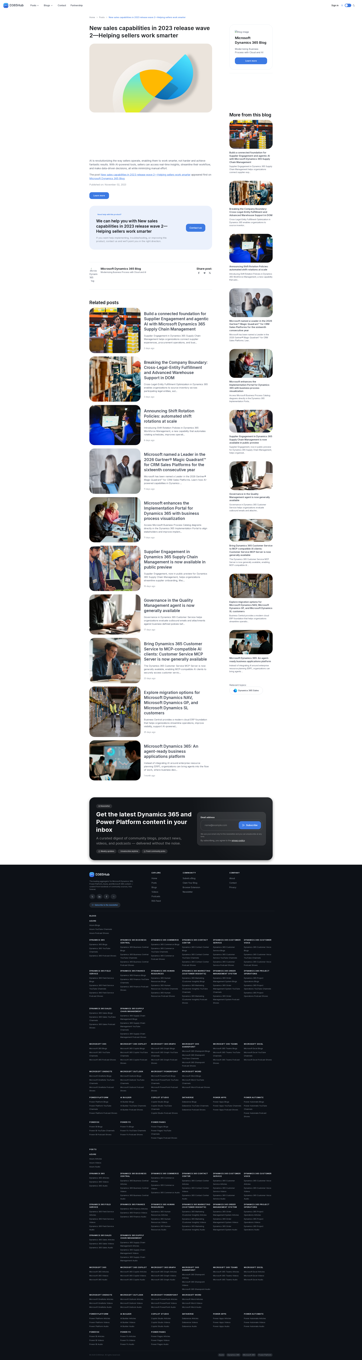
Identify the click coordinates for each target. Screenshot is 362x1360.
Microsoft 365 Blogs (98, 1048)
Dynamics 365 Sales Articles (102, 1239)
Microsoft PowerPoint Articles (164, 1299)
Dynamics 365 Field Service (100, 972)
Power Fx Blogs (127, 1126)
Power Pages (158, 1122)
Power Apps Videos (221, 1322)
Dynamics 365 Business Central (133, 941)
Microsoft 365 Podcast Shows (102, 1060)
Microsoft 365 (97, 1044)
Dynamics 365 (97, 940)
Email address (208, 817)
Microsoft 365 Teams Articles (226, 1272)
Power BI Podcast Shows (100, 1134)
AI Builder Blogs (127, 1102)
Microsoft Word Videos (192, 1303)
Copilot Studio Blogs (160, 1102)
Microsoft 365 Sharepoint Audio (196, 1289)
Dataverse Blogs (189, 1102)
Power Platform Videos (99, 1322)
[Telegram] (204, 273)
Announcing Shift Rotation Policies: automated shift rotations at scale (169, 416)
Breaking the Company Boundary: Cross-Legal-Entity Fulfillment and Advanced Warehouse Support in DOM (250, 212)
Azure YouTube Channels (100, 929)
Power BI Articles (96, 1336)
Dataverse (188, 1097)
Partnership (77, 5)
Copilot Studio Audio (160, 1326)
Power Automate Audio (254, 1326)
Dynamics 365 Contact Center (195, 941)
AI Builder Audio (127, 1326)
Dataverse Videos (190, 1322)
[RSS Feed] (114, 896)
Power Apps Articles (222, 1318)
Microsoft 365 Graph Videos (163, 1275)
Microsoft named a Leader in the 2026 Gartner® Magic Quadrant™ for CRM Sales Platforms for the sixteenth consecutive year (250, 326)
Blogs (47, 5)
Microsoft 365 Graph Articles (164, 1272)
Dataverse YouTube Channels (195, 1106)
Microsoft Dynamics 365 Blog (107, 178)
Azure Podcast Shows (99, 933)
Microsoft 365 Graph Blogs (163, 1048)
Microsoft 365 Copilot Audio (132, 1279)
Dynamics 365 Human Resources (163, 972)
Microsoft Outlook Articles (131, 1299)
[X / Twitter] (92, 896)
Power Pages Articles (160, 1336)
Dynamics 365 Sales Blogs (101, 1013)
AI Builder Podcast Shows (131, 1110)
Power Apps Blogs (221, 1102)
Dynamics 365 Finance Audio (133, 1216)
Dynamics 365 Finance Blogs (133, 975)
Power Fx (125, 1122)
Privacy (232, 887)
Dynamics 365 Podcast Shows (102, 956)
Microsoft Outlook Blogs (130, 1076)
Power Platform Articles (99, 1318)
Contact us (195, 227)
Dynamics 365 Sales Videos (101, 1243)
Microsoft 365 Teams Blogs (225, 1048)
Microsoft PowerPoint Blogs (163, 1076)
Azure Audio (94, 1167)
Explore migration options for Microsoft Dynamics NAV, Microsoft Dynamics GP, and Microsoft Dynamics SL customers (172, 702)
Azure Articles (95, 1159)
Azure (92, 921)
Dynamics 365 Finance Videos (133, 1213)
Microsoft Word (191, 1071)
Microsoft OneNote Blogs (100, 1076)
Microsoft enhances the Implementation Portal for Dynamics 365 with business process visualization (249, 386)
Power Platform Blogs (98, 1102)
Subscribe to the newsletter (106, 905)
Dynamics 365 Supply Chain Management (132, 1009)
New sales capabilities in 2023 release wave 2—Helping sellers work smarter (145, 174)
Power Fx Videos (127, 1340)
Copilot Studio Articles (161, 1318)
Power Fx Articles (128, 1336)
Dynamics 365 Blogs (98, 944)
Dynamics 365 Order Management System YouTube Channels (226, 988)
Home (92, 17)
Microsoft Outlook (131, 1071)
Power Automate (253, 1097)
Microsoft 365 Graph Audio (163, 1279)
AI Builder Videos (127, 1322)
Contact (62, 5)
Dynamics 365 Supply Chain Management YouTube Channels (132, 1026)
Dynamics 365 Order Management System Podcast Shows (226, 999)
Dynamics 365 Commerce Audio (165, 1192)
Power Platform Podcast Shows (103, 1113)
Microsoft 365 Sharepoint (190, 1045)
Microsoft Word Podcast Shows (196, 1087)
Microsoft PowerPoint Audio (163, 1307)
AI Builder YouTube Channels (133, 1106)
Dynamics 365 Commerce (165, 940)
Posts (33, 5)
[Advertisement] (150, 137)
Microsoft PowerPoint (164, 1071)
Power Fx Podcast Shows (131, 1134)
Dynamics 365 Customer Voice (258, 941)
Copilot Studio (160, 1097)
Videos (155, 892)
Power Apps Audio (221, 1326)
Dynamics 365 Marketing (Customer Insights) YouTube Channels (195, 988)
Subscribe (252, 825)
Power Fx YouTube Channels (133, 1130)
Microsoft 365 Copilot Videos (133, 1275)
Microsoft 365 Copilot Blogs (132, 1048)
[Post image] (115, 330)
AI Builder (126, 1097)
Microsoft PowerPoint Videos (164, 1303)
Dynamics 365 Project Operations (256, 972)
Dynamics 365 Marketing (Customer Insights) (196, 972)
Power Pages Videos (160, 1340)
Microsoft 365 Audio (98, 1279)
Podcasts (156, 896)
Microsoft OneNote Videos (101, 1303)
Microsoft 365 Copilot (133, 1044)
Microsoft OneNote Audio (100, 1307)
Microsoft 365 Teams (225, 1044)
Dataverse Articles (190, 1318)
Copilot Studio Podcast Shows (164, 1113)
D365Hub (16, 5)
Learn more (99, 195)
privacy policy (238, 840)
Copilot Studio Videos (160, 1322)
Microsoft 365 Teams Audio (225, 1279)
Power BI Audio (96, 1344)
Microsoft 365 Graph (163, 1044)
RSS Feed (156, 901)
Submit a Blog (189, 878)
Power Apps (220, 1097)
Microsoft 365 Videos (98, 1275)
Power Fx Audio (127, 1344)
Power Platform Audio (99, 1326)
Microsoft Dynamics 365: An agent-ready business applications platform (171, 751)
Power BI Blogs (96, 1126)
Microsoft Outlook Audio (131, 1307)
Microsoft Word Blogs (191, 1076)
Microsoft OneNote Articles (101, 1299)
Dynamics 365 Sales (248, 690)
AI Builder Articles (128, 1318)
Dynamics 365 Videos (99, 1182)
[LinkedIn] (99, 896)
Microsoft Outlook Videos (131, 1303)
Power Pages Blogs (159, 1126)
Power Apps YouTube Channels (227, 1106)
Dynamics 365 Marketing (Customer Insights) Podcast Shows (194, 999)
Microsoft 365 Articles (99, 1272)
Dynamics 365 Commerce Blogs (165, 944)
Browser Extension (191, 887)
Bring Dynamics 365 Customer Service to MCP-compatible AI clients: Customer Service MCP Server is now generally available (250, 550)
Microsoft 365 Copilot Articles (133, 1272)
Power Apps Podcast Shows (225, 1110)
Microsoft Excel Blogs (253, 1048)
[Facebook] (199, 273)
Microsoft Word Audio (191, 1307)
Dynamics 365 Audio (98, 1186)
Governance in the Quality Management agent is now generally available (169, 605)
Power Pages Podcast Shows (164, 1138)
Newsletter (188, 892)
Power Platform (98, 1097)
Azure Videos (95, 1163)
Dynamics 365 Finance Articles (134, 1209)
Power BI (94, 1122)
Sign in (335, 5)
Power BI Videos (96, 1340)
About (232, 878)
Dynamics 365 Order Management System (225, 972)
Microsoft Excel (253, 1044)
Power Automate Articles (255, 1318)
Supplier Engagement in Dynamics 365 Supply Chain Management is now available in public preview (250, 439)
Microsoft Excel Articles (254, 1272)
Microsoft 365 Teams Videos (226, 1275)
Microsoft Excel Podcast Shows (258, 1060)
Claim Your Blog (190, 883)
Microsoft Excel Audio (253, 1279)
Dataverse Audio (189, 1326)
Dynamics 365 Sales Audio (101, 1247)
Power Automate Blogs (254, 1102)
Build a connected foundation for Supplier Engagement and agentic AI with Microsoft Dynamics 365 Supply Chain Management (249, 157)
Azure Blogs (94, 925)
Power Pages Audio (160, 1344)
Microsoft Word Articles (192, 1299)
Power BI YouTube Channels (102, 1130)
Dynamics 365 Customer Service (227, 941)
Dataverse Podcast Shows (193, 1110)
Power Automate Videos (254, 1322)
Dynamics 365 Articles (99, 1178)
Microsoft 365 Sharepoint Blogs (196, 1051)
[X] (210, 273)
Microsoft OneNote (100, 1071)
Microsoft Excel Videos (254, 1275)
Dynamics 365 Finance (132, 971)
